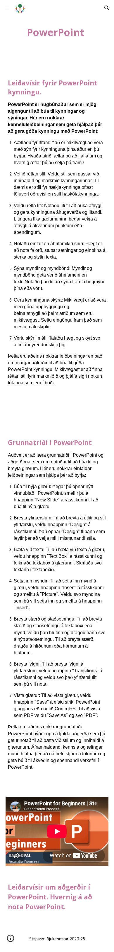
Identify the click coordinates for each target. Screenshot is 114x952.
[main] (57, 32)
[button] (7, 8)
